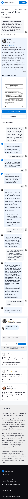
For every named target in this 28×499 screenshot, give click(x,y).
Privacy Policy (14, 348)
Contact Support (6, 474)
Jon (8, 353)
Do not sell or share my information (11, 484)
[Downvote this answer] (25, 71)
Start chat (21, 344)
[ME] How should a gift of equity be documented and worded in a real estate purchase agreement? (13, 360)
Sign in (23, 2)
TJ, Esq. (9, 39)
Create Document (15, 111)
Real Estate (7, 17)
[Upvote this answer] (22, 71)
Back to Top (5, 490)
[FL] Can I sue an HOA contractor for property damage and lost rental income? (13, 395)
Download (13, 116)
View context (5, 45)
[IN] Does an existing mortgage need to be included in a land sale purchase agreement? (12, 377)
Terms (23, 347)
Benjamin (9, 387)
